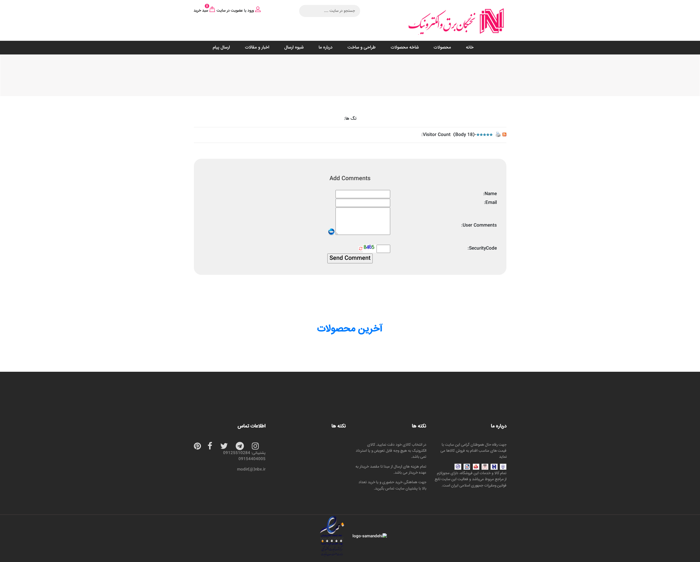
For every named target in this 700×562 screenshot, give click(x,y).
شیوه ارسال (294, 47)
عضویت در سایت (230, 11)
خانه (470, 47)
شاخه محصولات (405, 47)
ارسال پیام (221, 47)
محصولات (442, 47)
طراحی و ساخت (362, 47)
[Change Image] (360, 248)
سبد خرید (201, 11)
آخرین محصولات (350, 329)
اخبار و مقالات (257, 47)
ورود (250, 11)
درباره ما (325, 47)
